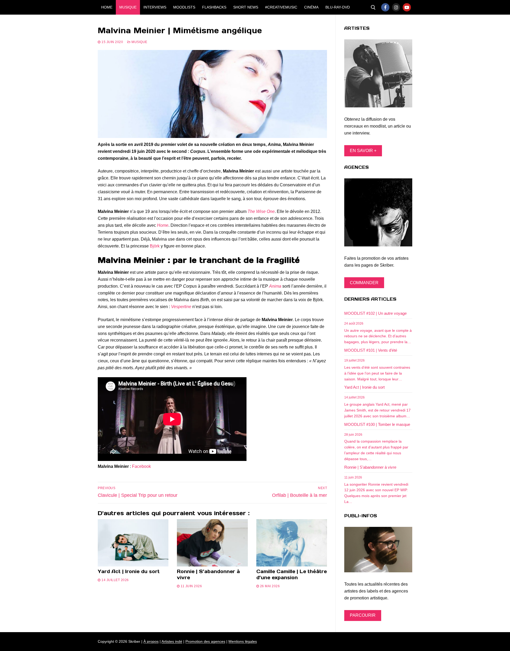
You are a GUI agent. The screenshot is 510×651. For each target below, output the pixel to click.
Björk (155, 246)
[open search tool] (373, 7)
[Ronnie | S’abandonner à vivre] (212, 542)
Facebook (141, 466)
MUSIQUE (139, 42)
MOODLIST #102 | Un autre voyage (375, 313)
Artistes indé (172, 641)
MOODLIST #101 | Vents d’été (370, 350)
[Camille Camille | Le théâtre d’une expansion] (291, 542)
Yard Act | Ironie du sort (129, 571)
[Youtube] (407, 7)
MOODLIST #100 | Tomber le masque (377, 424)
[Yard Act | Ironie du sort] (133, 542)
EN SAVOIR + (363, 150)
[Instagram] (396, 7)
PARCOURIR (363, 615)
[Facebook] (385, 7)
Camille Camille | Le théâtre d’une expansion (291, 574)
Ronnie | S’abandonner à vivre (208, 574)
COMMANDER (364, 282)
